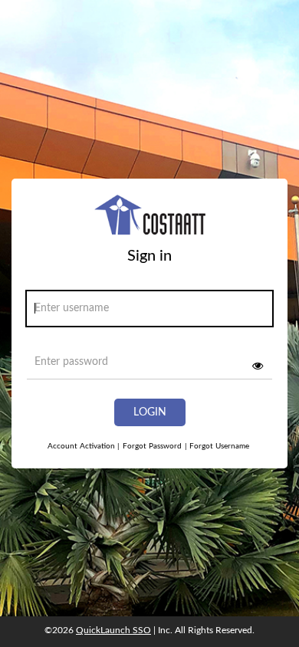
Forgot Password (152, 446)
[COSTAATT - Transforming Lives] (150, 220)
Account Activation (84, 446)
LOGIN (149, 412)
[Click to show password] (257, 365)
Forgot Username (217, 446)
